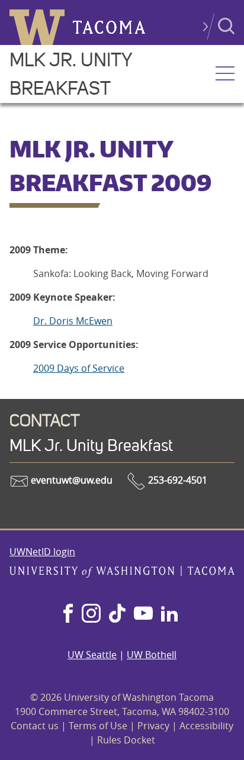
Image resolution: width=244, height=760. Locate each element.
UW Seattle (92, 654)
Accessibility (206, 725)
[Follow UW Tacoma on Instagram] (91, 614)
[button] (225, 74)
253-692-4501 (176, 480)
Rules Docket (126, 739)
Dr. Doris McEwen (73, 320)
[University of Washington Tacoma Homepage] (122, 574)
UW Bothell (151, 654)
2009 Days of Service (78, 368)
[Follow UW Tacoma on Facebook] (68, 614)
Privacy (153, 725)
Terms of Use (98, 725)
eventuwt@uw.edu (70, 480)
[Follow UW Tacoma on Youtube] (143, 614)
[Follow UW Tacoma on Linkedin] (169, 614)
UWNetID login (42, 551)
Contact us (35, 725)
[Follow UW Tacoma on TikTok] (117, 614)
